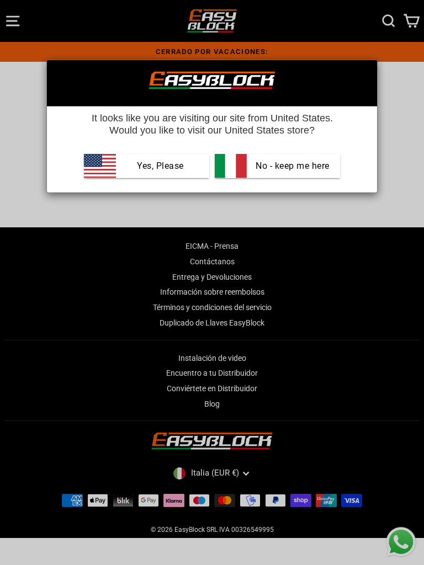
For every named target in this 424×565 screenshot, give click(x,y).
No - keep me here (291, 166)
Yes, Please (160, 166)
